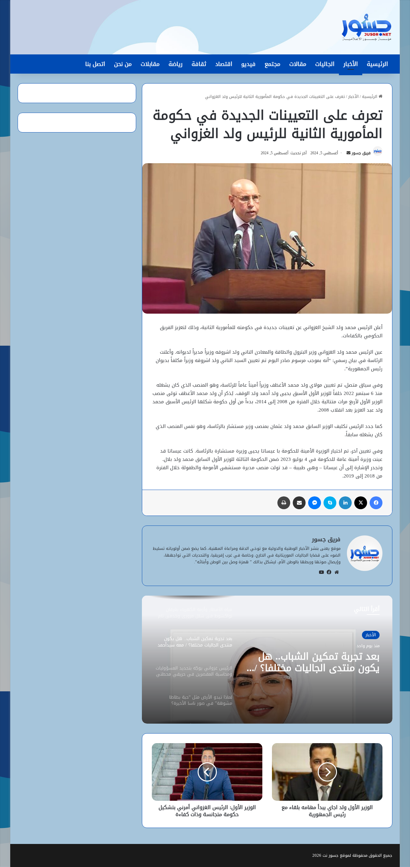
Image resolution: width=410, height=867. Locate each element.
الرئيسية (377, 64)
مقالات (297, 64)
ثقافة (199, 64)
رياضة (175, 64)
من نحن (123, 64)
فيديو (248, 64)
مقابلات (150, 64)
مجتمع (272, 64)
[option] (267, 660)
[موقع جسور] (366, 27)
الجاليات (324, 64)
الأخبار (350, 64)
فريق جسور (361, 153)
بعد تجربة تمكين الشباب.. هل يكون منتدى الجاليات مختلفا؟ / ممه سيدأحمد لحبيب (317, 662)
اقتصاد (223, 64)
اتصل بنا (95, 64)
